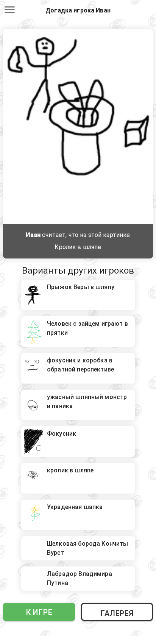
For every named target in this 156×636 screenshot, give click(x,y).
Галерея (117, 613)
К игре (39, 612)
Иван (33, 234)
